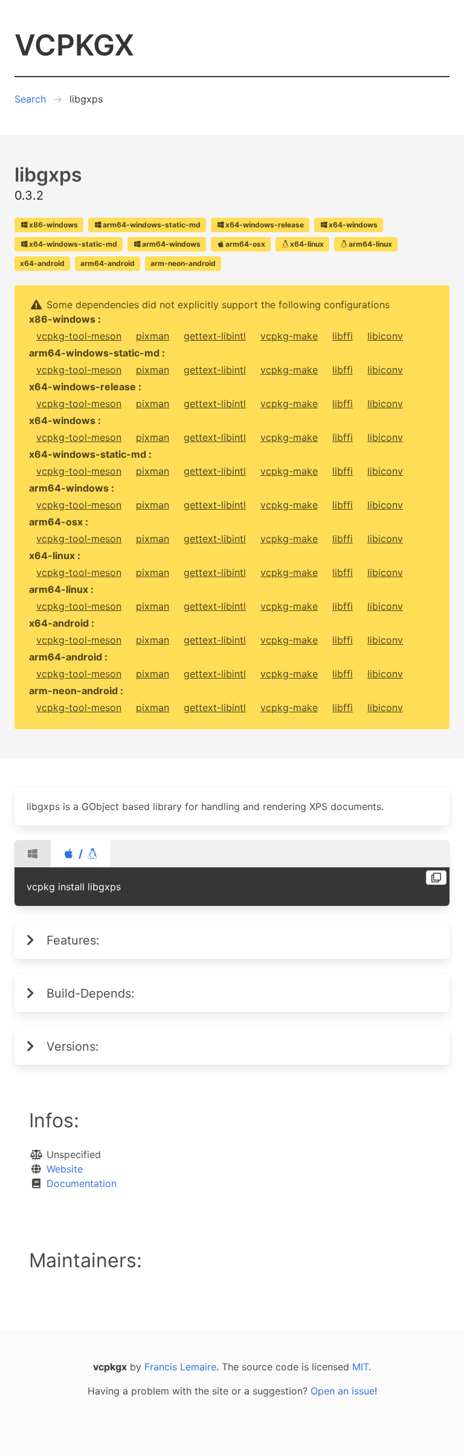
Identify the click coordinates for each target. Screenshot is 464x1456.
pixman (152, 336)
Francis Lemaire (180, 1367)
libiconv (385, 336)
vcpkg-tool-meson (78, 336)
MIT (360, 1367)
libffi (342, 336)
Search (30, 99)
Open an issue (343, 1391)
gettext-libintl (215, 336)
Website (65, 1169)
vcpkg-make (289, 336)
